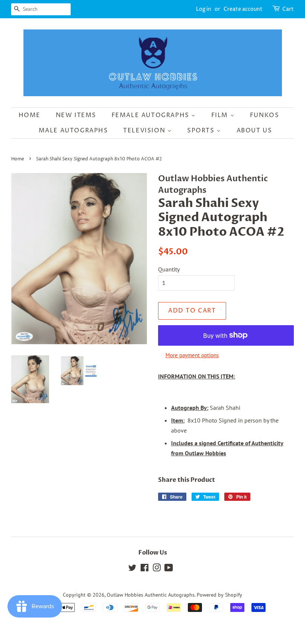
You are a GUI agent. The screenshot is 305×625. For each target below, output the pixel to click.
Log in (203, 9)
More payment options (192, 355)
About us (254, 130)
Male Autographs (73, 130)
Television (145, 130)
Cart (288, 9)
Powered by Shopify (219, 594)
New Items (76, 115)
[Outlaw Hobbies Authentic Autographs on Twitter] (132, 569)
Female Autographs (152, 115)
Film (220, 115)
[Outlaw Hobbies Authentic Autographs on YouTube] (168, 569)
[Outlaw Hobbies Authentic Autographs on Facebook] (144, 569)
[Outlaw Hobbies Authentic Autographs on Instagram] (156, 569)
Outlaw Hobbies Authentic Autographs (151, 594)
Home (30, 115)
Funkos (264, 115)
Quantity (169, 269)
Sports (201, 130)
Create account (243, 9)
